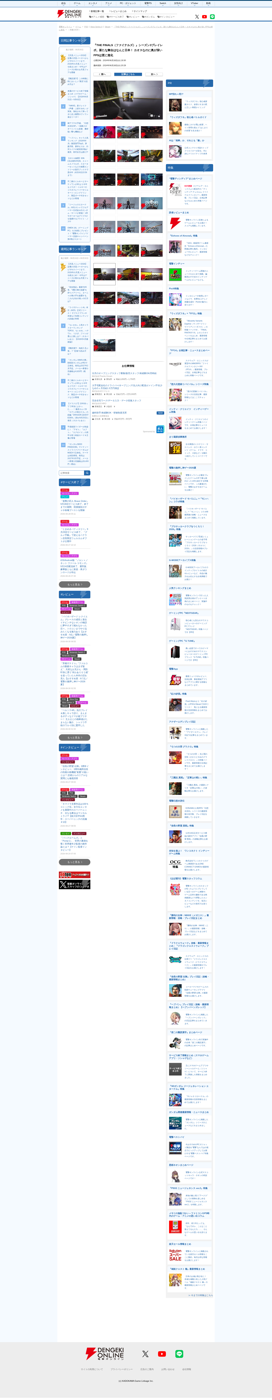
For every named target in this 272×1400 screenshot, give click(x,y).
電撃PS (148, 3)
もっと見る (73, 584)
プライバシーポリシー (122, 1369)
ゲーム (77, 3)
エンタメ (92, 3)
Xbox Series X (96, 27)
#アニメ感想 (98, 16)
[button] (128, 100)
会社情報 (186, 1369)
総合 (63, 3)
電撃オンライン (65, 27)
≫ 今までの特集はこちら (200, 1295)
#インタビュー (167, 16)
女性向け (178, 3)
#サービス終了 (117, 16)
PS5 (86, 27)
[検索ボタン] (87, 472)
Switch (163, 3)
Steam (107, 27)
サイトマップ (140, 11)
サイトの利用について (92, 1369)
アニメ (108, 3)
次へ (153, 74)
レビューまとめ (119, 11)
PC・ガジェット (128, 3)
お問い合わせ (168, 1369)
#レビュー (134, 16)
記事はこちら (128, 74)
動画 (208, 3)
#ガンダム (150, 16)
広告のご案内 (147, 1369)
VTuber (194, 3)
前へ (103, 74)
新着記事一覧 (97, 11)
